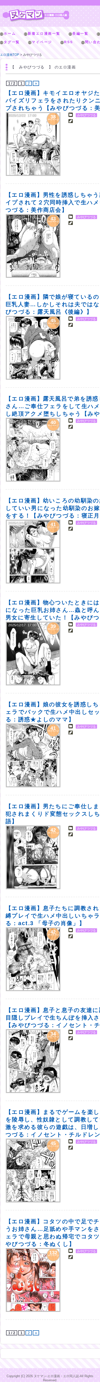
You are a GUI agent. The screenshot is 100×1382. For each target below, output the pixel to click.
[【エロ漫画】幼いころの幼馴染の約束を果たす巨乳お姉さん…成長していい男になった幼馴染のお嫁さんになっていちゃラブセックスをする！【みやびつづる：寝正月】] (33, 552)
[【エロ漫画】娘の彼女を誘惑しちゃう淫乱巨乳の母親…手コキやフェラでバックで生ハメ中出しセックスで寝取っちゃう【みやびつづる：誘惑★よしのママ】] (33, 755)
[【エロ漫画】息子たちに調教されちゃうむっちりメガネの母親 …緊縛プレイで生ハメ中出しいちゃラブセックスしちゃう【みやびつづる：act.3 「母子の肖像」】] (33, 959)
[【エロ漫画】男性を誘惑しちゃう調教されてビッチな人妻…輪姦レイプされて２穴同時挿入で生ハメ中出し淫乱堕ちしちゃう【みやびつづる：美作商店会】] (33, 246)
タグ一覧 (12, 42)
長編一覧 (80, 33)
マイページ (42, 42)
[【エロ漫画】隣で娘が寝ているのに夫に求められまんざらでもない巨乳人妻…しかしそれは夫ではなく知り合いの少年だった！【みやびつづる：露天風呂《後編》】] (33, 348)
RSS (68, 42)
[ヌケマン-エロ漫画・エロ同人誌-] (35, 11)
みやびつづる (86, 115)
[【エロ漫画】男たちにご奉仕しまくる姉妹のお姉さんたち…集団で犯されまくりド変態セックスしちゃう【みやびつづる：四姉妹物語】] (33, 857)
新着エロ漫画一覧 (44, 33)
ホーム (10, 33)
